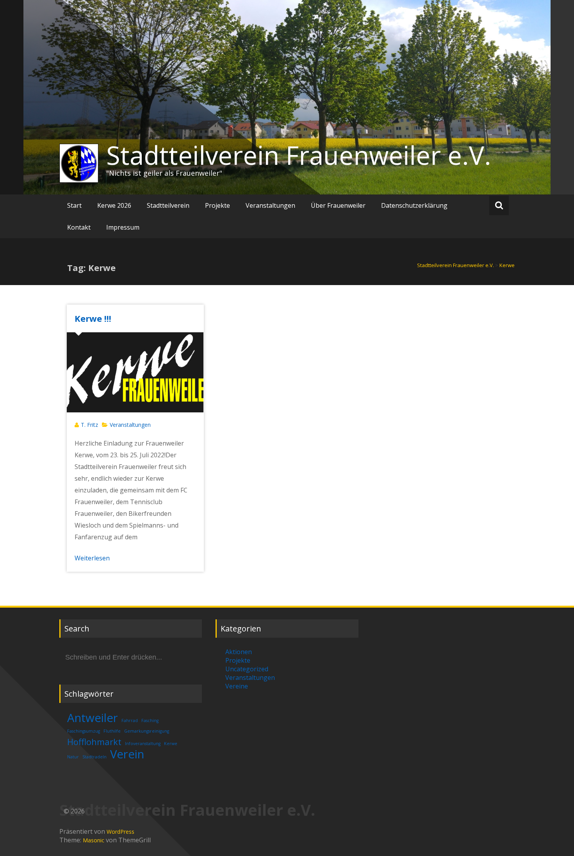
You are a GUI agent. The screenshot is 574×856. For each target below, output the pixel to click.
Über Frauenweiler (338, 205)
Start (74, 205)
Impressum (122, 227)
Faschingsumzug (83, 731)
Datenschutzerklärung (414, 205)
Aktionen (238, 651)
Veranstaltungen (270, 205)
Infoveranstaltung (142, 743)
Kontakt (79, 227)
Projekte (217, 205)
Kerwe (170, 743)
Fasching (150, 720)
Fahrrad (129, 720)
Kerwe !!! (93, 318)
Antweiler (92, 718)
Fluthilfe (112, 731)
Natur (73, 757)
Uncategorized (246, 669)
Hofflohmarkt (94, 741)
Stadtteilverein (168, 205)
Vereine (236, 686)
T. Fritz (89, 424)
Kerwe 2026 (114, 205)
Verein (127, 754)
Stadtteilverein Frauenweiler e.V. (298, 155)
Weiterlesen (92, 558)
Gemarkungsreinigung (146, 731)
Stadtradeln (94, 757)
